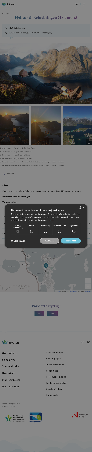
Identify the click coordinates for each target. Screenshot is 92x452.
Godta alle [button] (71, 241)
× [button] (83, 207)
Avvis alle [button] (50, 241)
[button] (18, 241)
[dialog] (46, 226)
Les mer (52, 220)
